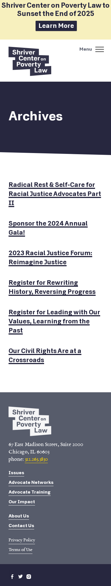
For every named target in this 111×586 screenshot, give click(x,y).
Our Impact (22, 501)
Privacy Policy (22, 540)
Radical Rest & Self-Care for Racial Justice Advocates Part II (55, 194)
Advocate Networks (31, 482)
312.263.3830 (36, 459)
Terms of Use (20, 549)
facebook (12, 576)
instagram (28, 576)
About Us (19, 516)
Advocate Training (30, 492)
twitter (20, 576)
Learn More (56, 26)
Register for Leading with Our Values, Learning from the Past (54, 321)
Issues (16, 472)
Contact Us (21, 525)
